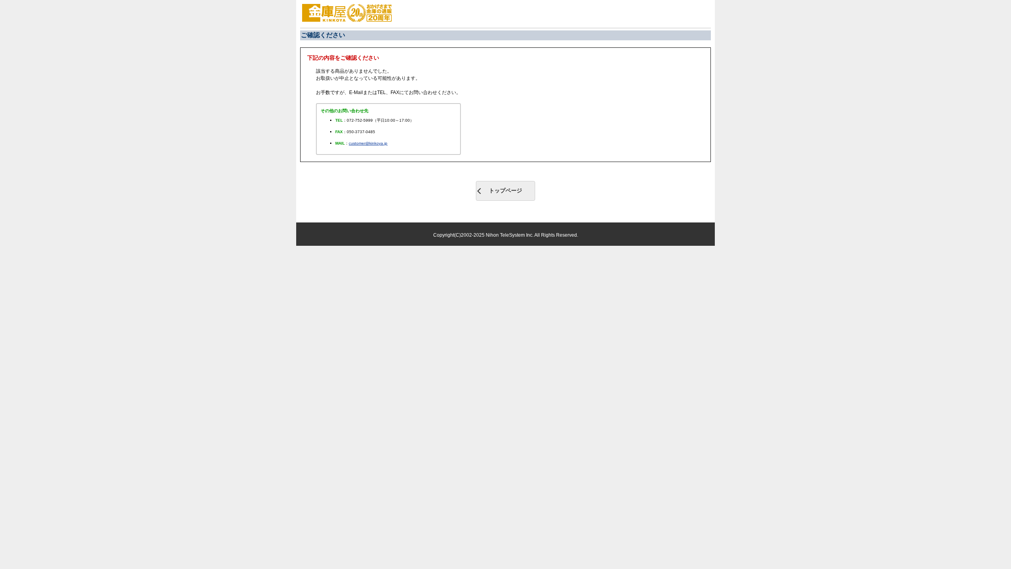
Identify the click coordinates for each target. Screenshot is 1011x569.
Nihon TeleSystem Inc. (510, 235)
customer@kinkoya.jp (368, 143)
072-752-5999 (360, 120)
